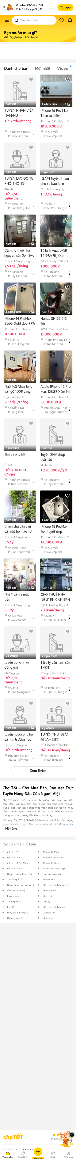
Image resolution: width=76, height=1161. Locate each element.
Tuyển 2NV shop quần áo (53, 457)
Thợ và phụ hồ (14, 454)
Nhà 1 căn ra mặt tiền (16, 597)
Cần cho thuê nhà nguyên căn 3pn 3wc (19, 253)
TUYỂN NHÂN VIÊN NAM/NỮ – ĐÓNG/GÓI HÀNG (19, 113)
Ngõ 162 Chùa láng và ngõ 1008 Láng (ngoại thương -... (18, 389)
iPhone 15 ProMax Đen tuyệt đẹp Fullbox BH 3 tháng (54, 529)
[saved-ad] (61, 20)
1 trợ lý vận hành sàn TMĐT (55, 665)
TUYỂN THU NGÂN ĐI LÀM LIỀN (55, 737)
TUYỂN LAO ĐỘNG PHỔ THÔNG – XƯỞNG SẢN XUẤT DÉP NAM (19, 181)
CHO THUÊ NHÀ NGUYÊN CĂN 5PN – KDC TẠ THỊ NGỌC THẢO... (55, 597)
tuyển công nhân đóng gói (16, 665)
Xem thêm (38, 770)
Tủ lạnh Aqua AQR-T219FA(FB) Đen (55, 253)
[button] (4, 7)
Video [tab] (62, 68)
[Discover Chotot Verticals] (7, 20)
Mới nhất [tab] (42, 68)
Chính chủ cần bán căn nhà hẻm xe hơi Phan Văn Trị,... (18, 529)
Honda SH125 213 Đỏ (54, 321)
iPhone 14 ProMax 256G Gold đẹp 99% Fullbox (19, 321)
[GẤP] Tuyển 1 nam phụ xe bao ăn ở (55, 181)
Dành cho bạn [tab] (16, 68)
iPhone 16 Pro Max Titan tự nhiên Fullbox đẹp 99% (54, 113)
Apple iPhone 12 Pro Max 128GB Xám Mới (56, 389)
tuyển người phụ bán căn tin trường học (19, 737)
